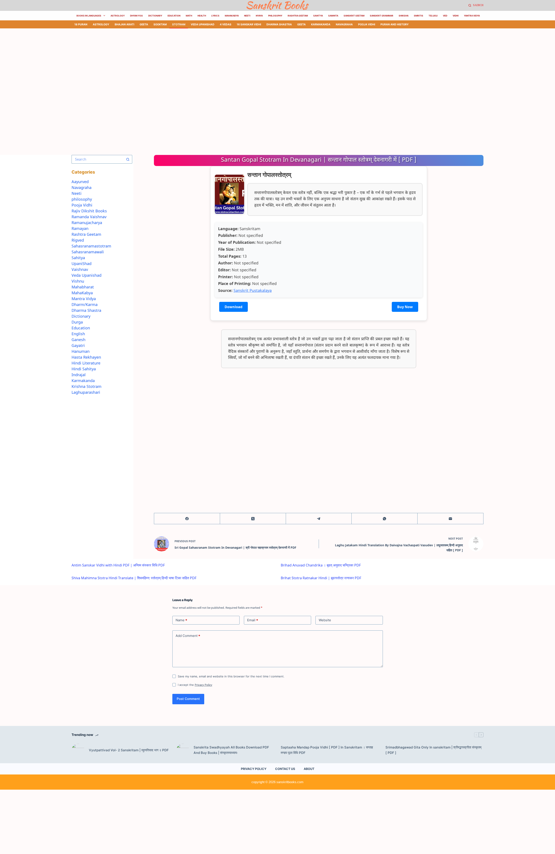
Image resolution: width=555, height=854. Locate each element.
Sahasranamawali (88, 251)
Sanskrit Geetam (354, 15)
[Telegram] (319, 518)
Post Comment (188, 699)
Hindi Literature (86, 363)
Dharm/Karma (85, 304)
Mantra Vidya (84, 298)
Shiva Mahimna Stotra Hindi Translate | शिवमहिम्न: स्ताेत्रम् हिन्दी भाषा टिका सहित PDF (134, 578)
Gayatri (78, 345)
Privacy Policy (203, 685)
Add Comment (188, 636)
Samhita (333, 15)
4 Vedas (225, 24)
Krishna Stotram (86, 386)
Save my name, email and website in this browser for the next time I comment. (231, 676)
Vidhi (456, 15)
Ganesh (78, 339)
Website (325, 620)
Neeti (247, 15)
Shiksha (403, 15)
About (309, 769)
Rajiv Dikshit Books (89, 210)
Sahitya (318, 15)
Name (181, 620)
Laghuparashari (86, 392)
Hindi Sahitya (84, 368)
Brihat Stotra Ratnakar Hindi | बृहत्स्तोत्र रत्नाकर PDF (321, 578)
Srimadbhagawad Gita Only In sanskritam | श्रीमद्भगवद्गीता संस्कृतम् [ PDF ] (433, 750)
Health (202, 15)
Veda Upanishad (202, 24)
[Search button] (128, 159)
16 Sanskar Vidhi (249, 24)
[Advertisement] (130, 60)
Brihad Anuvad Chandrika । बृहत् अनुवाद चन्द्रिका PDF (321, 565)
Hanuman (81, 351)
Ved (445, 15)
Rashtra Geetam (298, 15)
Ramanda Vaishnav (89, 216)
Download (233, 306)
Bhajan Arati (124, 24)
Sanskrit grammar (381, 15)
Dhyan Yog (136, 15)
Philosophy (275, 15)
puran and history (394, 24)
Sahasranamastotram (91, 246)
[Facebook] (187, 518)
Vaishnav (80, 269)
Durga (77, 322)
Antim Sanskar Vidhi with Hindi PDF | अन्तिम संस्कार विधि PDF (118, 565)
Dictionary (155, 15)
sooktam (160, 24)
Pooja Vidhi (366, 24)
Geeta (144, 24)
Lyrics (215, 15)
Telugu (433, 15)
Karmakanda (320, 24)
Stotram (178, 24)
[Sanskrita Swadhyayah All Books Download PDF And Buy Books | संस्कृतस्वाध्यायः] (182, 750)
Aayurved (80, 181)
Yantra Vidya (472, 15)
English (78, 333)
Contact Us (285, 769)
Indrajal (79, 374)
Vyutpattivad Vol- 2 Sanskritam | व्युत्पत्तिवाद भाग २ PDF (129, 750)
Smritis (418, 15)
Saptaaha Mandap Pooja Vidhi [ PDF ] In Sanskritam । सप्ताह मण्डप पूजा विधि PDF (327, 750)
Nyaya (259, 15)
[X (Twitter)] (253, 518)
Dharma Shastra (279, 24)
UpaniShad (81, 263)
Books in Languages (89, 15)
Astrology (118, 15)
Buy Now (405, 306)
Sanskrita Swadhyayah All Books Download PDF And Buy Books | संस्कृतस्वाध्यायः (231, 750)
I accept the (195, 684)
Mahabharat (83, 287)
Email (252, 620)
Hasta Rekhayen (86, 357)
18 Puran (80, 24)
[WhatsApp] (385, 518)
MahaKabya (232, 15)
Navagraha (344, 24)
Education (174, 15)
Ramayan (80, 228)
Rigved (78, 240)
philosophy (82, 199)
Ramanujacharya (87, 222)
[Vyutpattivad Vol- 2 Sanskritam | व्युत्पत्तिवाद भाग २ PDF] (78, 750)
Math (189, 15)
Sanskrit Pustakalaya (252, 290)
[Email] (450, 518)
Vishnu (78, 281)
